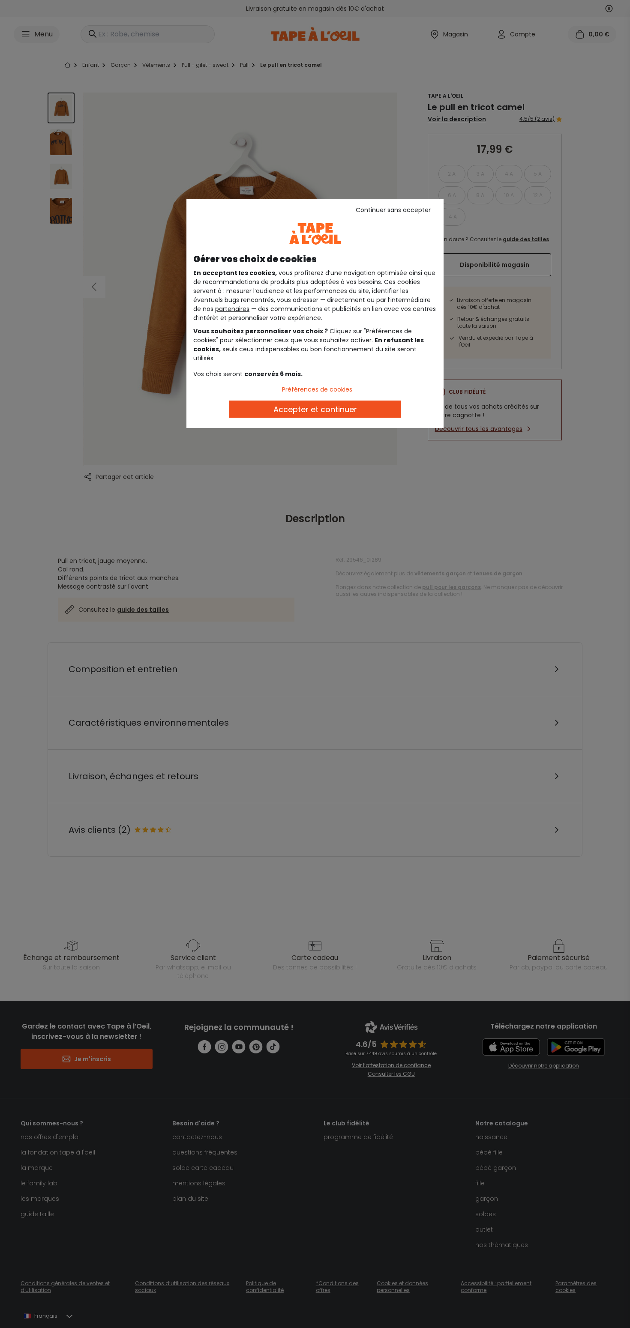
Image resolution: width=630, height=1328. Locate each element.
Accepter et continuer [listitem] (315, 409)
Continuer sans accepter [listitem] (393, 210)
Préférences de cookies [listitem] (317, 389)
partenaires (232, 309)
